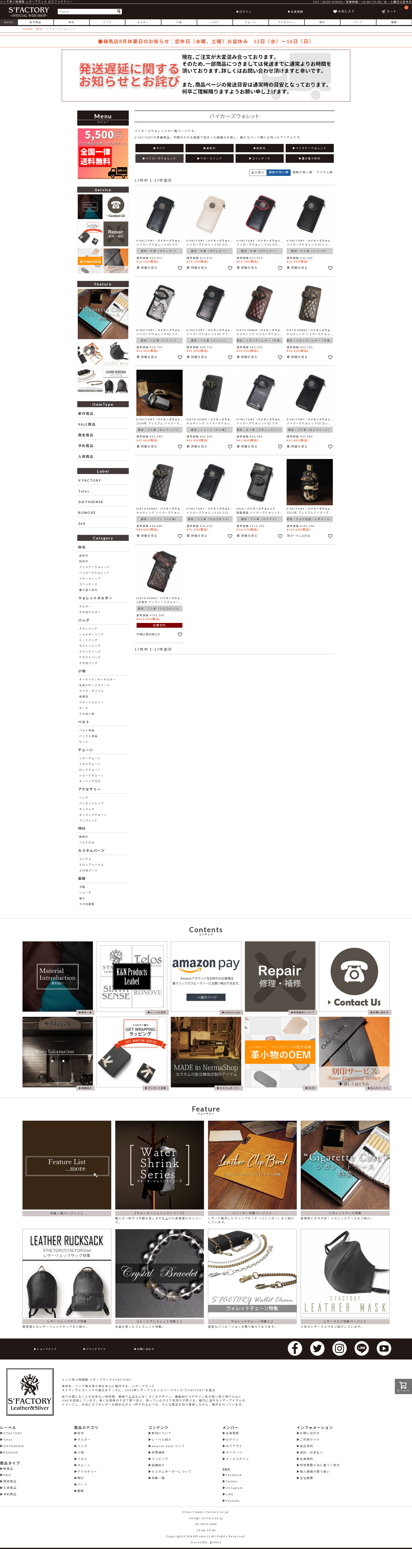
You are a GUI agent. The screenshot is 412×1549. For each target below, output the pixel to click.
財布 (71, 22)
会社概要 (306, 1478)
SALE (7, 1475)
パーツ (358, 22)
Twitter (232, 1481)
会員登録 (297, 11)
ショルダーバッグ (91, 634)
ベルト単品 (87, 730)
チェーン (250, 22)
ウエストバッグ (90, 657)
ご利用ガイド (310, 1439)
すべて (160, 148)
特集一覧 (158, 1478)
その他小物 (87, 713)
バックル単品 (88, 736)
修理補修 (158, 1452)
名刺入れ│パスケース (94, 685)
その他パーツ (88, 870)
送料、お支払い (311, 1452)
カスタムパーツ (91, 850)
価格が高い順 (303, 172)
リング (83, 797)
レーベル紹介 (162, 1439)
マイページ (234, 1452)
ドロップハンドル (91, 864)
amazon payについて (168, 1446)
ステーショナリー (91, 702)
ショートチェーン (91, 775)
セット (83, 741)
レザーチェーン (90, 758)
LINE (230, 1494)
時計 (322, 22)
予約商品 (85, 446)
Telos (83, 491)
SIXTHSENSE (90, 502)
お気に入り (346, 11)
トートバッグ (88, 640)
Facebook (234, 1475)
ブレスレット (88, 820)
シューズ (85, 892)
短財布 (83, 561)
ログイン (245, 11)
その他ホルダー (90, 612)
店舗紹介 (158, 1465)
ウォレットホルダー (95, 598)
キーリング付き (90, 781)
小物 (179, 22)
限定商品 (85, 435)
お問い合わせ (145, 1349)
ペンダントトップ (91, 803)
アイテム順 (324, 172)
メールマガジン (237, 1459)
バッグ (107, 22)
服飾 (394, 22)
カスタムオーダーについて (172, 1471)
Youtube (233, 1500)
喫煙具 (83, 696)
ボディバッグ (88, 628)
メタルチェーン (90, 763)
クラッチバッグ (90, 651)
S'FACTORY (89, 480)
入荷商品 (85, 456)
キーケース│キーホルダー (97, 679)
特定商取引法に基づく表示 (320, 1465)
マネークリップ (90, 578)
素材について (162, 1433)
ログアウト (234, 1446)
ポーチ (83, 708)
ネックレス (87, 809)
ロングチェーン (90, 769)
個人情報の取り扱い (315, 1471)
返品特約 (306, 1446)
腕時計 (83, 836)
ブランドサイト (96, 1349)
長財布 (83, 555)
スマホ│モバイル (91, 690)
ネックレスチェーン (93, 814)
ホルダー (143, 22)
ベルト (215, 22)
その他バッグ (88, 662)
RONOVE (87, 513)
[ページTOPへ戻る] (402, 1538)
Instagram (234, 1488)
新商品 (8, 1468)
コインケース (88, 584)
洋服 (82, 886)
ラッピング (160, 1459)
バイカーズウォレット (94, 572)
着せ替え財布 (88, 589)
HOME (28, 29)
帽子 (82, 898)
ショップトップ (47, 1349)
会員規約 (306, 1459)
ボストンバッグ (90, 645)
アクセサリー (286, 22)
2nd (82, 523)
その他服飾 (87, 904)
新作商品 (35, 22)
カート (397, 9)
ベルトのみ (87, 842)
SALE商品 (87, 424)
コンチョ (85, 858)
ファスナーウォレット (94, 567)
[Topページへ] (29, 11)
